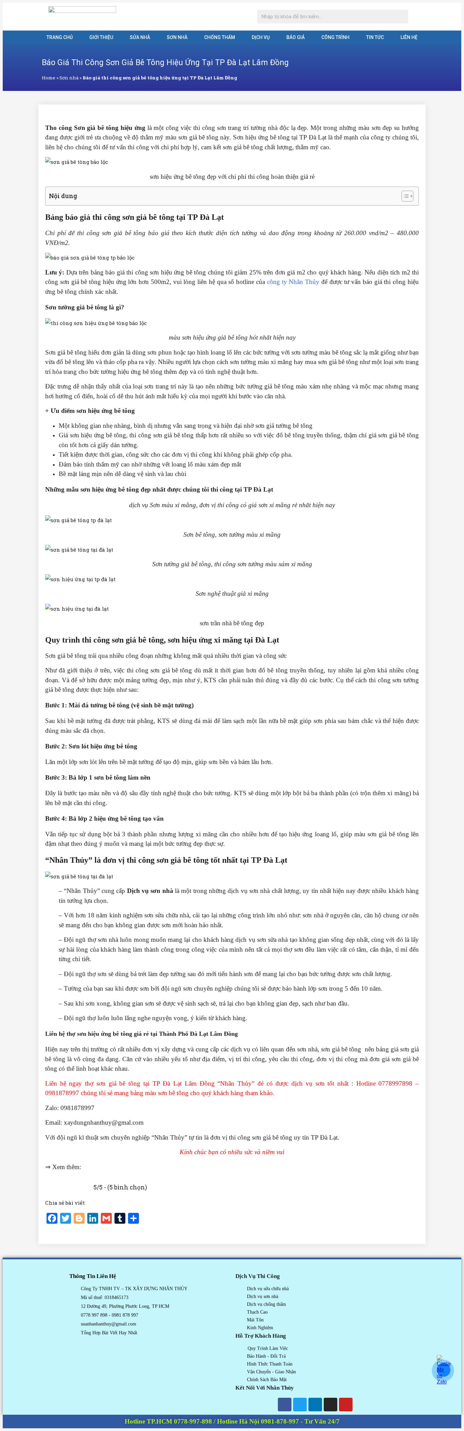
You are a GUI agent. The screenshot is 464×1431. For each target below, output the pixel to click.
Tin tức (375, 37)
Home (48, 78)
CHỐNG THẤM (219, 37)
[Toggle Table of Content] (404, 196)
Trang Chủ (60, 37)
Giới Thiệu (101, 37)
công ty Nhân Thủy (293, 281)
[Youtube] (346, 1404)
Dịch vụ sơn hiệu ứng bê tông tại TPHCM (138, 1166)
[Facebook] (284, 1404)
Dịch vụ (261, 37)
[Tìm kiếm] (401, 16)
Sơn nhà (177, 37)
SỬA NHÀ (140, 37)
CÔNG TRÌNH (335, 37)
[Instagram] (330, 1404)
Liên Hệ (408, 37)
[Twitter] (300, 1404)
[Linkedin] (315, 1404)
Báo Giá (295, 37)
